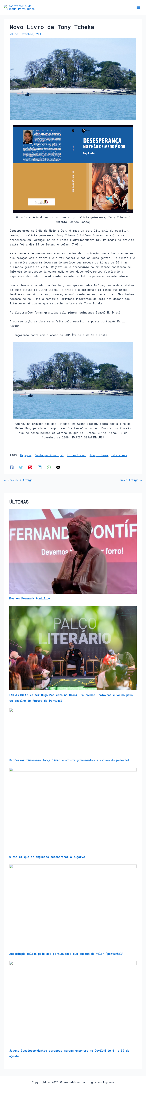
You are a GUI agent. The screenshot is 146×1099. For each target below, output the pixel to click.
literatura (119, 455)
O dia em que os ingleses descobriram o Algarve (47, 857)
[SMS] (58, 467)
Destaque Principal (49, 455)
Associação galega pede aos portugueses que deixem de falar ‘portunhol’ (66, 954)
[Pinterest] (30, 467)
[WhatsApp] (49, 467)
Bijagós (25, 455)
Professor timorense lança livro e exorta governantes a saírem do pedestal (69, 760)
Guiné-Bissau (76, 455)
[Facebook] (11, 467)
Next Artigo (131, 480)
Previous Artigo (18, 480)
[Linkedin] (39, 467)
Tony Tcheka (99, 455)
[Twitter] (21, 467)
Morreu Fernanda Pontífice (29, 598)
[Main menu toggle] (138, 8)
